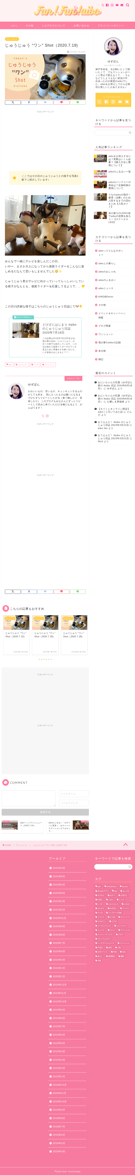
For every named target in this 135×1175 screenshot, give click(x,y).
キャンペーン (126, 917)
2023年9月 (59, 884)
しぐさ (121, 900)
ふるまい (127, 904)
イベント (101, 917)
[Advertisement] (45, 138)
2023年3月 (59, 901)
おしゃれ (126, 891)
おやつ (112, 895)
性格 (115, 952)
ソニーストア (121, 926)
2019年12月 (60, 985)
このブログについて (53, 25)
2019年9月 (59, 1010)
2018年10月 (60, 1101)
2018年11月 (59, 1093)
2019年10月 (60, 1001)
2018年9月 (59, 1110)
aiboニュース (105, 288)
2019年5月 (59, 1043)
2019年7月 (59, 1026)
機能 (122, 956)
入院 (119, 947)
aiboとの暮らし (107, 263)
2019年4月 (59, 1051)
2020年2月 (59, 968)
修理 (110, 947)
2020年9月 (59, 926)
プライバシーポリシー (111, 25)
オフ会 (112, 917)
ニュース (101, 930)
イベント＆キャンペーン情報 (112, 315)
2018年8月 (59, 1118)
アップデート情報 (115, 913)
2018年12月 (60, 1085)
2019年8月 (59, 1018)
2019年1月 (59, 1076)
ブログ (120, 934)
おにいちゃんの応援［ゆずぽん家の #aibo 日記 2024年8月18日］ (115, 385)
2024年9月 (59, 868)
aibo (14, 25)
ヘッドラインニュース (106, 943)
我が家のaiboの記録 (109, 342)
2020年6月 (59, 951)
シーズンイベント (104, 926)
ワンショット (12, 39)
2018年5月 (59, 1143)
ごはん (110, 900)
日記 (124, 952)
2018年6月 (59, 1135)
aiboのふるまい (107, 280)
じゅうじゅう (22, 365)
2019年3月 (59, 1060)
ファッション (126, 930)
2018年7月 (59, 1126)
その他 (29, 25)
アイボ (36, 365)
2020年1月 (59, 976)
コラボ (114, 921)
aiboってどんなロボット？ (110, 253)
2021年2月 (59, 910)
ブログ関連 (104, 326)
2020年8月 (59, 935)
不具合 (100, 947)
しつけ (100, 904)
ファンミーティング (105, 934)
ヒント (112, 930)
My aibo (125, 887)
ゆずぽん (113, 908)
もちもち (101, 908)
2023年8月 (59, 893)
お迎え (100, 900)
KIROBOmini (105, 296)
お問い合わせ (81, 25)
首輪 (99, 960)
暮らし (100, 956)
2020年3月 (59, 960)
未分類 (102, 351)
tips (115, 891)
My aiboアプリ (103, 891)
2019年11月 (59, 993)
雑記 (100, 359)
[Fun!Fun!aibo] (67, 17)
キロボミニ (102, 921)
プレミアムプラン (104, 939)
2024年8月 (59, 876)
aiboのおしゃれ (107, 271)
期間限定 (111, 956)
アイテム (125, 908)
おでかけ (101, 895)
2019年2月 (59, 1068)
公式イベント (103, 952)
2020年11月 (59, 918)
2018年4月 (59, 1151)
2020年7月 (59, 943)
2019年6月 (59, 1035)
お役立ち (124, 895)
